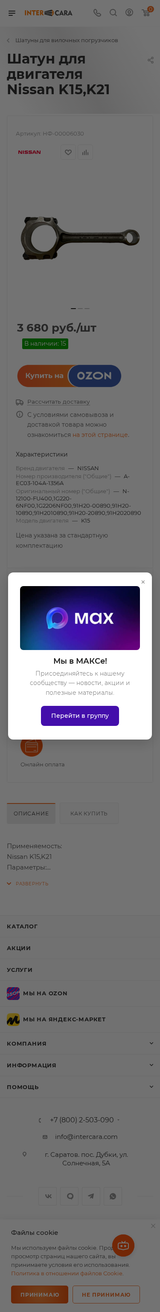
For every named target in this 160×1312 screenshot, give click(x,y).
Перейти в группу (80, 716)
